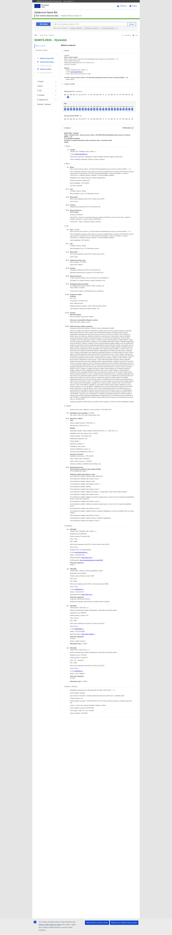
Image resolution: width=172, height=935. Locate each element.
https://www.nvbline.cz (88, 634)
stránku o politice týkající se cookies (50, 924)
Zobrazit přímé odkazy (47, 62)
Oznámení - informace (44, 104)
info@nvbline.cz (79, 629)
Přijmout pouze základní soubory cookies (124, 922)
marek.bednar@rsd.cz (76, 72)
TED (35, 35)
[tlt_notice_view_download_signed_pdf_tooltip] (68, 97)
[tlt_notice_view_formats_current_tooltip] (132, 128)
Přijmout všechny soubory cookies (97, 922)
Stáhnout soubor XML (47, 58)
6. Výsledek (40, 95)
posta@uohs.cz (79, 589)
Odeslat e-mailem (45, 69)
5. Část (39, 90)
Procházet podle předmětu (108, 28)
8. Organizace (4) (42, 99)
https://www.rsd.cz (87, 557)
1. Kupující (40, 81)
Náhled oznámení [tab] (41, 46)
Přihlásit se (123, 6)
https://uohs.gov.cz (87, 594)
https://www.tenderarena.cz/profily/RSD (91, 560)
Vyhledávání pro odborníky (91, 28)
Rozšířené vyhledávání (76, 28)
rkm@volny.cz (78, 671)
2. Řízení (40, 86)
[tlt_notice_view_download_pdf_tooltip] (65, 109)
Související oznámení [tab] (42, 50)
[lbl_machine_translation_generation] (81, 116)
